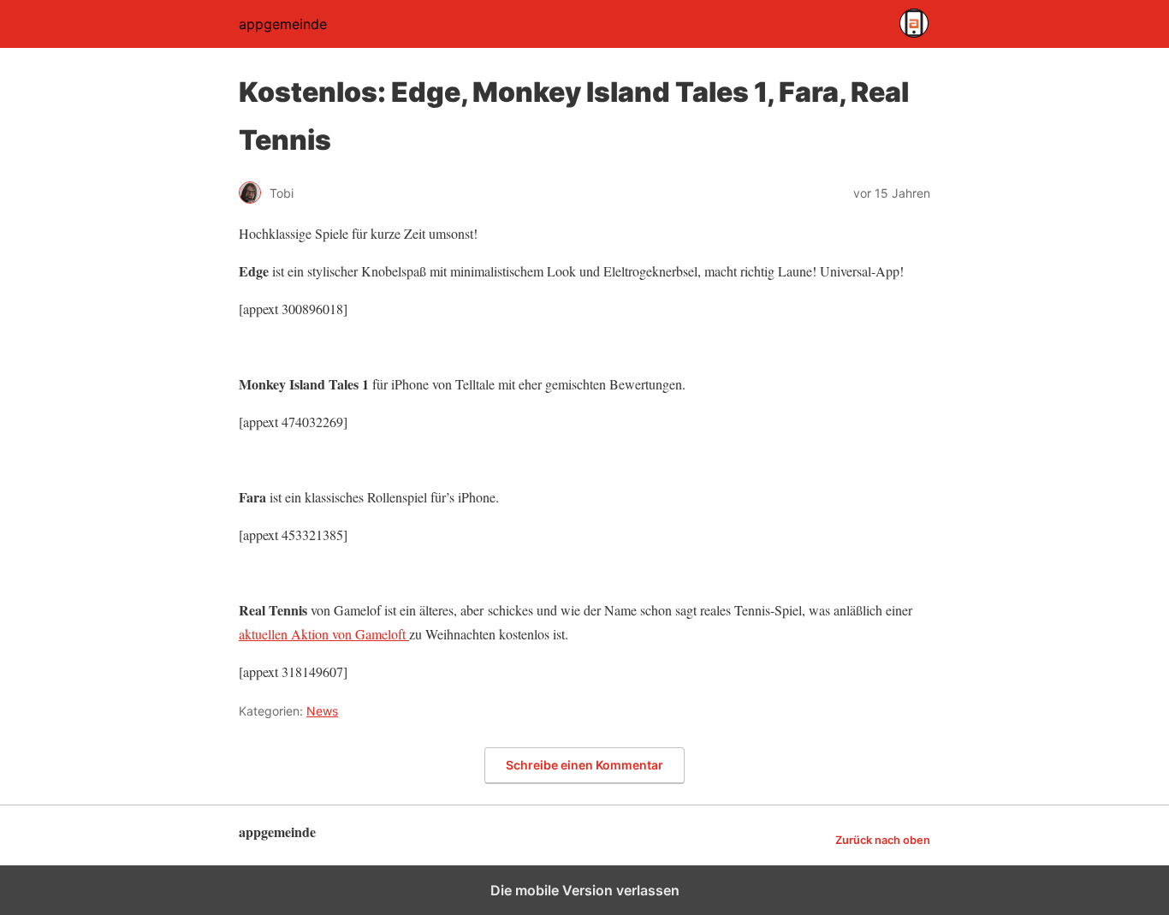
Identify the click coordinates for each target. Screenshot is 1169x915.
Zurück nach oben (882, 840)
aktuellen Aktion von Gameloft (324, 634)
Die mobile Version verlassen (584, 890)
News (322, 711)
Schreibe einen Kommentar (584, 765)
